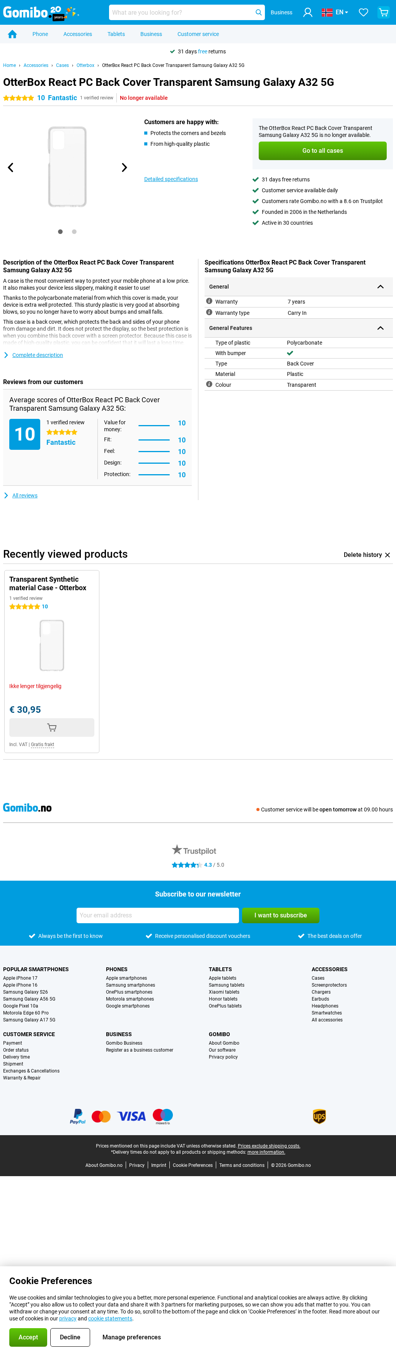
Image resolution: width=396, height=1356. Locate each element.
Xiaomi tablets (224, 992)
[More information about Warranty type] (209, 312)
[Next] (124, 167)
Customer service (198, 34)
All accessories (327, 1020)
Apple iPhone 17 (20, 978)
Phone (40, 34)
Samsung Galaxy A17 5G (29, 1020)
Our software (222, 1050)
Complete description (37, 355)
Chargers (321, 992)
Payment (12, 1043)
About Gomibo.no (104, 1165)
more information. (266, 1152)
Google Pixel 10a (20, 1006)
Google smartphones (128, 1006)
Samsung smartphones (130, 985)
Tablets (116, 34)
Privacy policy (223, 1057)
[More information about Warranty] (209, 301)
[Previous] (11, 167)
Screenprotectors (329, 985)
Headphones (325, 1006)
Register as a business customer (139, 1050)
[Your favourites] (363, 12)
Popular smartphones (36, 969)
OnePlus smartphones (129, 992)
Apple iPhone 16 (20, 985)
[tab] (60, 231)
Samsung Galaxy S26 (25, 992)
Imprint (158, 1165)
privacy (68, 1318)
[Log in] (308, 12)
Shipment (13, 1064)
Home (9, 65)
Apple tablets (222, 978)
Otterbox (85, 65)
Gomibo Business (124, 1043)
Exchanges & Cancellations (31, 1071)
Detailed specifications (171, 179)
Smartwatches (327, 1013)
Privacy (137, 1165)
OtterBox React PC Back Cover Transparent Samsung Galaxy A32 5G (173, 65)
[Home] (12, 34)
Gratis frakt (42, 744)
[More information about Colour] (209, 384)
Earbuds (320, 999)
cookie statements (110, 1318)
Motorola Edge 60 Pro (26, 1013)
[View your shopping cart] (383, 12)
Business (151, 34)
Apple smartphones (126, 978)
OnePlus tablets (225, 1006)
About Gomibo (224, 1043)
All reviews (25, 495)
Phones (117, 969)
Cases (62, 65)
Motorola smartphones (130, 999)
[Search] (259, 12)
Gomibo (219, 1034)
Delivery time (16, 1057)
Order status (16, 1050)
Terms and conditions (242, 1165)
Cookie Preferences (193, 1165)
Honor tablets (223, 999)
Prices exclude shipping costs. (269, 1146)
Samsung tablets (226, 985)
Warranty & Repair (22, 1078)
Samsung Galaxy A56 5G (29, 999)
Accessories (77, 34)
